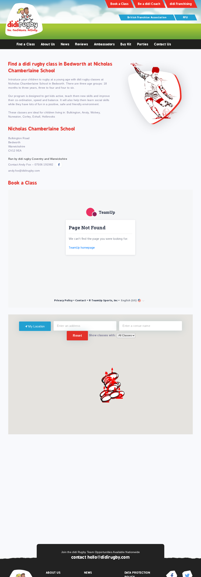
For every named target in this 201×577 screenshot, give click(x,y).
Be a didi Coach (149, 4)
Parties (142, 44)
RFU (185, 17)
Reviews (81, 44)
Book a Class (119, 4)
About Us (48, 44)
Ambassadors (104, 44)
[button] (114, 395)
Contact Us (162, 44)
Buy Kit (126, 44)
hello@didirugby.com (109, 557)
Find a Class (26, 44)
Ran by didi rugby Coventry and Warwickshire (37, 158)
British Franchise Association (147, 17)
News (65, 44)
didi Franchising (181, 4)
